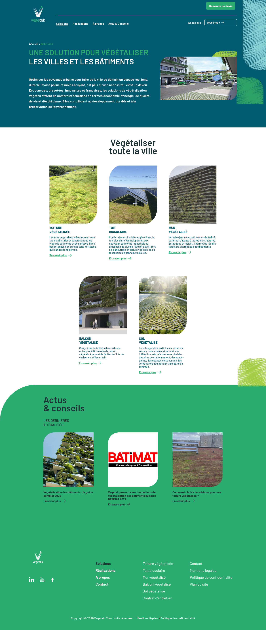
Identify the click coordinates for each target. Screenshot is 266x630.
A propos (103, 577)
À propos (98, 23)
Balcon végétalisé (157, 584)
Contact (102, 584)
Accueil (33, 44)
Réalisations (80, 23)
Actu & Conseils (118, 23)
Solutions (62, 23)
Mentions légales (203, 570)
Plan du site (199, 584)
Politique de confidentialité (178, 618)
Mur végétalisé (154, 577)
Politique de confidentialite (211, 577)
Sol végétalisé (154, 591)
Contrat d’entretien (157, 598)
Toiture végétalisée (158, 563)
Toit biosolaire (154, 570)
